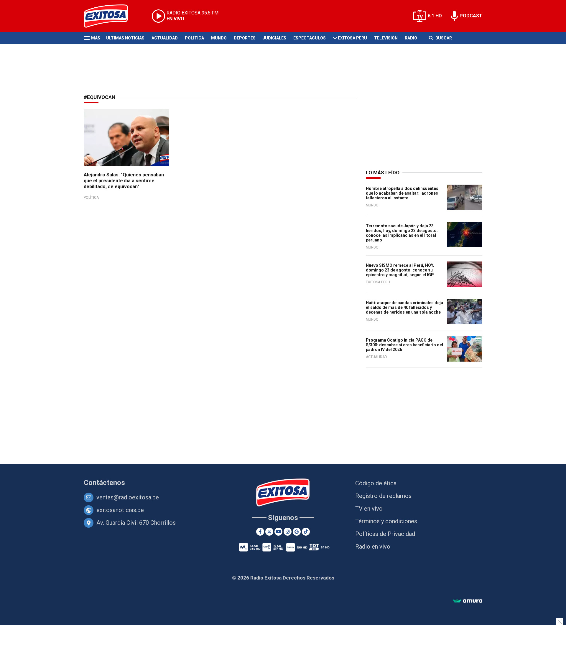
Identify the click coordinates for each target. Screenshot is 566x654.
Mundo (219, 38)
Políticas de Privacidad (385, 533)
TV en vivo (369, 508)
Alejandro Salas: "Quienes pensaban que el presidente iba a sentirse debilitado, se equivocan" (124, 180)
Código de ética (375, 483)
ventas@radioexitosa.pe (127, 497)
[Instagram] (288, 532)
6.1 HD (435, 16)
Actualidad (165, 38)
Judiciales (274, 38)
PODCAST (471, 16)
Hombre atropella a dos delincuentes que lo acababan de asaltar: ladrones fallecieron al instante (402, 193)
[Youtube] (278, 532)
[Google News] (297, 532)
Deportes (245, 38)
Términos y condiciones (386, 521)
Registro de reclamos (383, 495)
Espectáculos (309, 38)
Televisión (386, 38)
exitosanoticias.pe (120, 510)
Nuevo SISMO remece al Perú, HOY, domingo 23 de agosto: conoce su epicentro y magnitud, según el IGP (400, 270)
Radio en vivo (372, 546)
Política (194, 38)
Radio (411, 38)
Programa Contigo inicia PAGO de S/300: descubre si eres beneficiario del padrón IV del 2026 (404, 345)
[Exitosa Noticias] (110, 16)
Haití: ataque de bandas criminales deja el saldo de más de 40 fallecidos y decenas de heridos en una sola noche (404, 307)
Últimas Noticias (125, 38)
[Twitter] (269, 532)
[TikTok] (306, 532)
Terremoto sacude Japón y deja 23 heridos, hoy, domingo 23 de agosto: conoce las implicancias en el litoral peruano (402, 232)
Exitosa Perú (352, 38)
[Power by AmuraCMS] (467, 601)
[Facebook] (260, 532)
